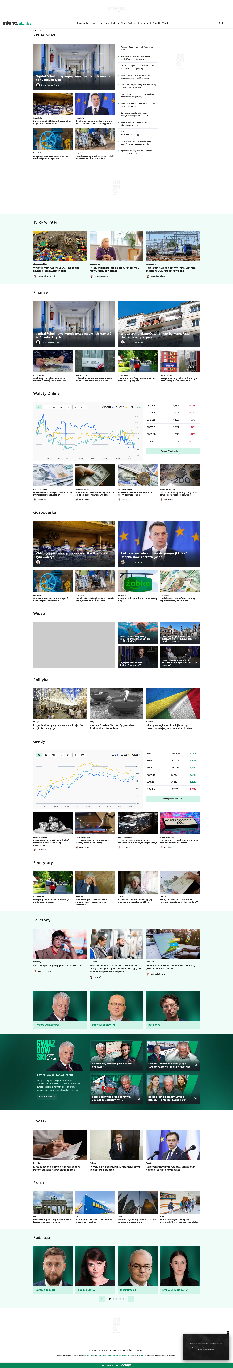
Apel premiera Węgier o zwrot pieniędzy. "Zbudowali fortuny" (137, 151)
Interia (35, 30)
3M (61, 407)
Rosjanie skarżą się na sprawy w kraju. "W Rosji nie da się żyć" (138, 104)
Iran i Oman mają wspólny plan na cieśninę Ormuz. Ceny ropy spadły (138, 86)
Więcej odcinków (47, 1096)
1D (39, 407)
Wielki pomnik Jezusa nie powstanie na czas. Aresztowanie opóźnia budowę (137, 76)
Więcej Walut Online (170, 451)
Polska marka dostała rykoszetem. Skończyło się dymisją (135, 133)
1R (75, 407)
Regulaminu (90, 1355)
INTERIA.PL (143, 1355)
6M (68, 407)
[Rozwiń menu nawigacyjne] (228, 23)
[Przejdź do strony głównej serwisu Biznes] (25, 23)
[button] (123, 23)
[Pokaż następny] (131, 1299)
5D (46, 407)
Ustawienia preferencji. (121, 1355)
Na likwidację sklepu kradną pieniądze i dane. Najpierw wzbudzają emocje (137, 142)
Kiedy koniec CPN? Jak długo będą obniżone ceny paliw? (135, 123)
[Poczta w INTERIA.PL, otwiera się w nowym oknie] (223, 23)
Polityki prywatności (105, 1355)
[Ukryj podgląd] (228, 1332)
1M (53, 407)
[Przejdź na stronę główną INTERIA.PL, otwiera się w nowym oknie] (10, 23)
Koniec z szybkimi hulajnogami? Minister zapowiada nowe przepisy (137, 95)
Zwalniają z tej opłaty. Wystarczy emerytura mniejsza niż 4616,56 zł (135, 114)
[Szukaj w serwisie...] (218, 23)
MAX (83, 407)
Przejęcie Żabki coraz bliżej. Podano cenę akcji (137, 48)
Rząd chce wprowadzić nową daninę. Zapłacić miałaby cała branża (136, 57)
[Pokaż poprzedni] (102, 1299)
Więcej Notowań (170, 798)
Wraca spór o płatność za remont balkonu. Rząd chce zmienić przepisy (138, 67)
